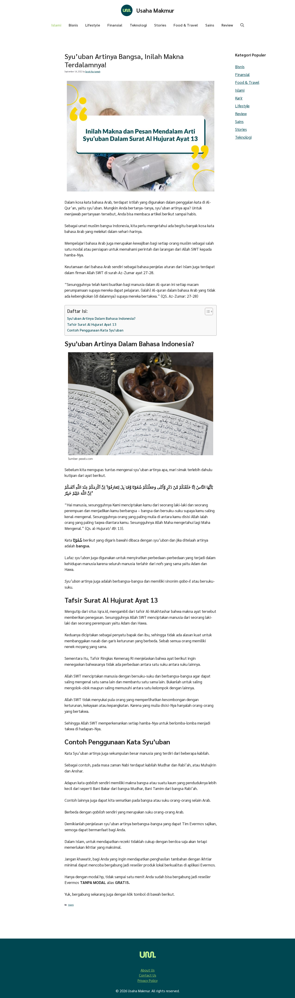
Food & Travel (186, 25)
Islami (56, 25)
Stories (160, 25)
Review (227, 25)
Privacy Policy (148, 980)
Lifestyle (92, 25)
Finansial (114, 25)
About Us (148, 970)
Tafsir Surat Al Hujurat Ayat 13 (91, 324)
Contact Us (147, 975)
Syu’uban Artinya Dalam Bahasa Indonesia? (101, 318)
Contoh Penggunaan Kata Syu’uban (95, 330)
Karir (239, 97)
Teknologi (138, 25)
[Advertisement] (30, 164)
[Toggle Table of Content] (206, 311)
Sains (209, 25)
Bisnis (73, 25)
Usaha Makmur (155, 10)
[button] (242, 25)
